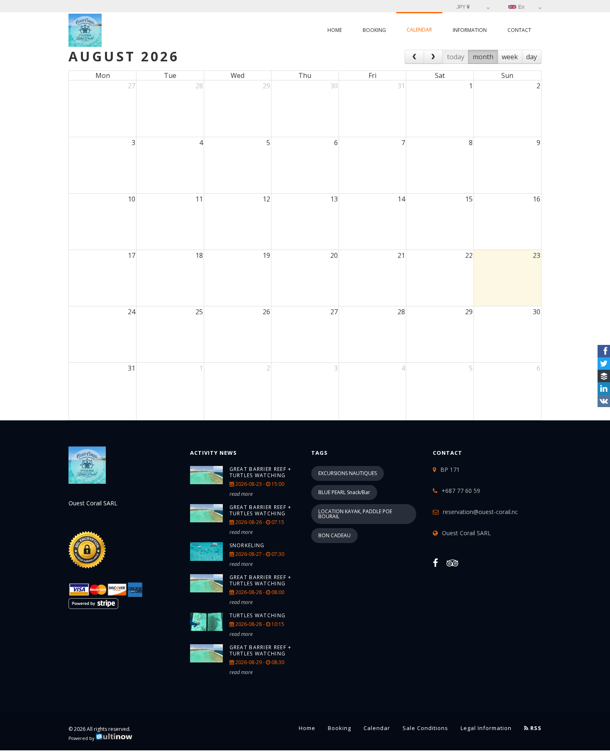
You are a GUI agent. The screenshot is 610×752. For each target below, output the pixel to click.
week (510, 56)
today (455, 56)
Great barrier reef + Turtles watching (260, 472)
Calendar (419, 29)
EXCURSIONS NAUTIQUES (347, 473)
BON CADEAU (334, 535)
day (531, 56)
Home (334, 30)
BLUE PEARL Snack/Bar (344, 492)
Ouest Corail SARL (466, 533)
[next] (433, 57)
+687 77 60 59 (461, 491)
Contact (519, 30)
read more (241, 493)
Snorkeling (247, 545)
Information (470, 30)
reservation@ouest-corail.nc (480, 512)
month (483, 56)
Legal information (486, 728)
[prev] (414, 57)
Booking (374, 30)
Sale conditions (425, 728)
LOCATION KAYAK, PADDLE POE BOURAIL (355, 514)
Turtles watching (257, 615)
